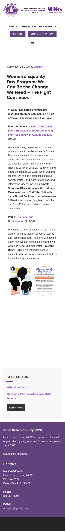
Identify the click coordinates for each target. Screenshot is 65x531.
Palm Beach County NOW (32, 14)
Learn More (16, 407)
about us (22, 453)
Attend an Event (17, 387)
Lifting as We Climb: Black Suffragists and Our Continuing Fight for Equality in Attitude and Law (30, 130)
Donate (18, 34)
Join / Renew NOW (42, 34)
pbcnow (38, 66)
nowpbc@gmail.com (15, 508)
